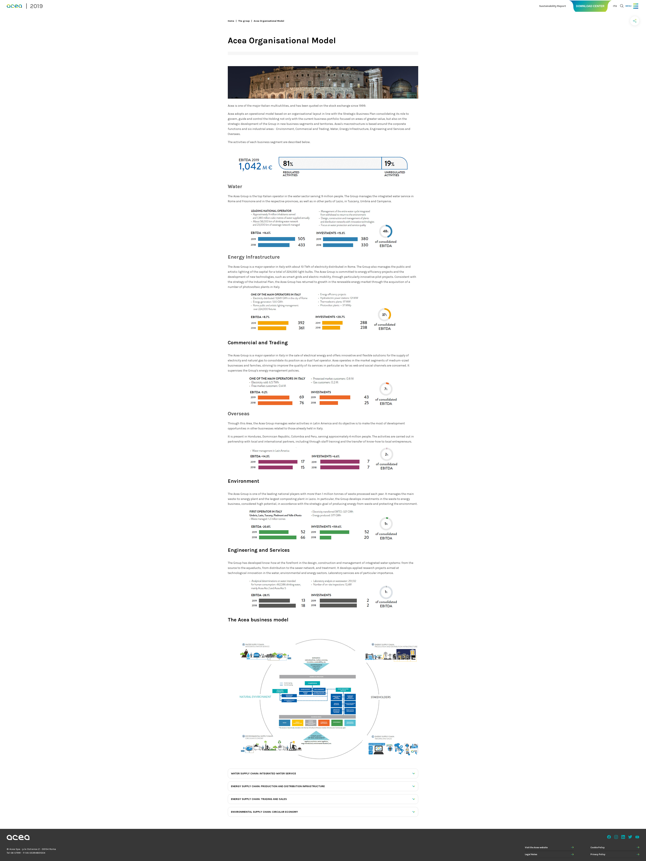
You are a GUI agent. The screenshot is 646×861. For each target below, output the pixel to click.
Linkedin (623, 837)
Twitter (630, 837)
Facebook (609, 837)
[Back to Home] (18, 838)
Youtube (637, 837)
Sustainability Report (552, 6)
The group (244, 21)
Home (231, 21)
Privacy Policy (597, 854)
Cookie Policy (597, 847)
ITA (615, 6)
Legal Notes (531, 854)
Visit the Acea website (536, 847)
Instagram (616, 837)
